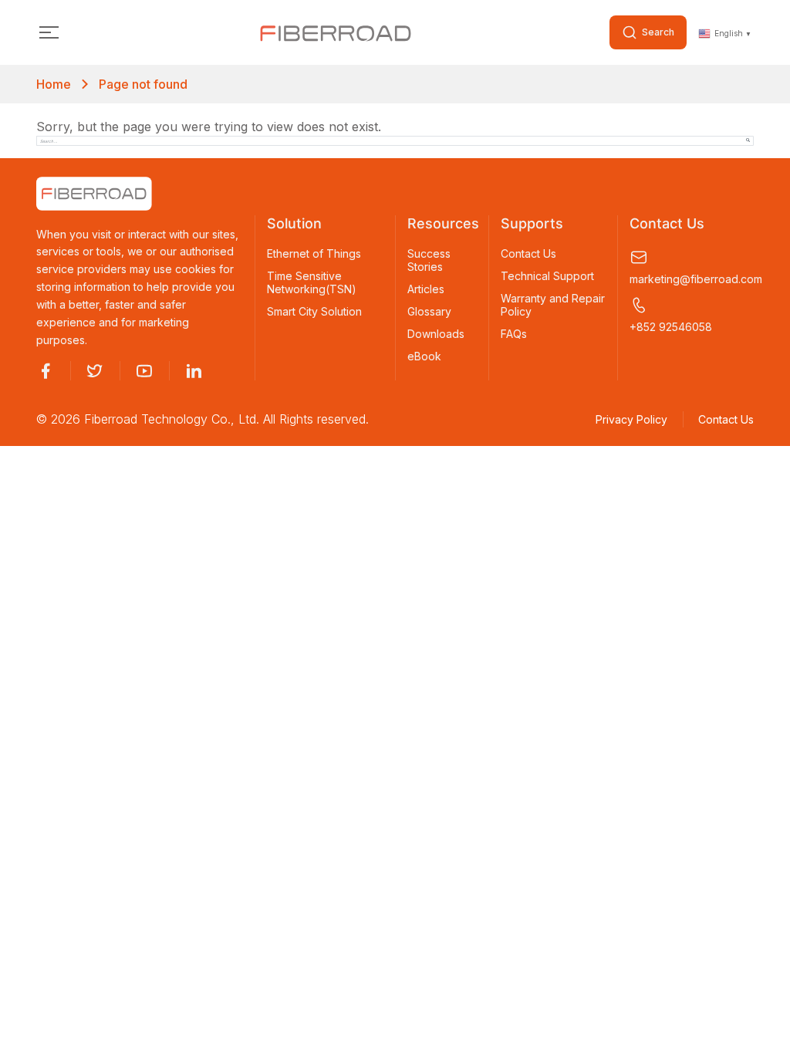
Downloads (435, 334)
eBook (424, 356)
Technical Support (547, 276)
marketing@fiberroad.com (692, 278)
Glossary (429, 312)
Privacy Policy (631, 419)
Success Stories (429, 260)
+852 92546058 (671, 326)
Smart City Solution (314, 312)
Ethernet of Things (314, 254)
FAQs (514, 334)
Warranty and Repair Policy (553, 305)
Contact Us (528, 254)
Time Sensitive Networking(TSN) (311, 283)
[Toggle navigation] (49, 33)
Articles (425, 289)
